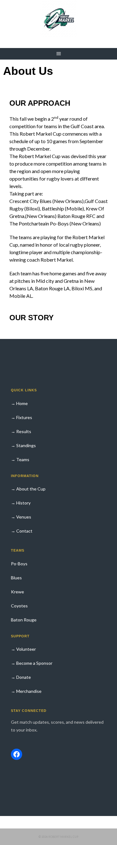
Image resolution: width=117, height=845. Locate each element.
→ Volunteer (23, 649)
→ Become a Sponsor (31, 663)
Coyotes (19, 605)
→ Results (21, 431)
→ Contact (21, 531)
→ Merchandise (26, 691)
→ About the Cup (28, 488)
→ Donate (21, 677)
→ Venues (21, 516)
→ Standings (23, 445)
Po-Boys (19, 563)
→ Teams (20, 459)
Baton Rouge (24, 619)
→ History (21, 502)
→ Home (19, 403)
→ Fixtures (21, 417)
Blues (16, 577)
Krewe (17, 591)
